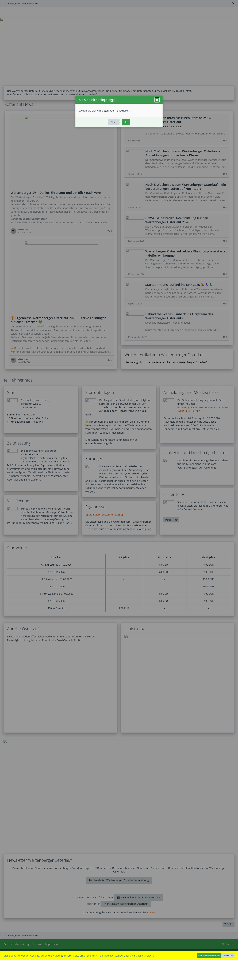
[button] (157, 100)
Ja (126, 122)
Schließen (228, 955)
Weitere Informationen (209, 955)
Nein (113, 122)
